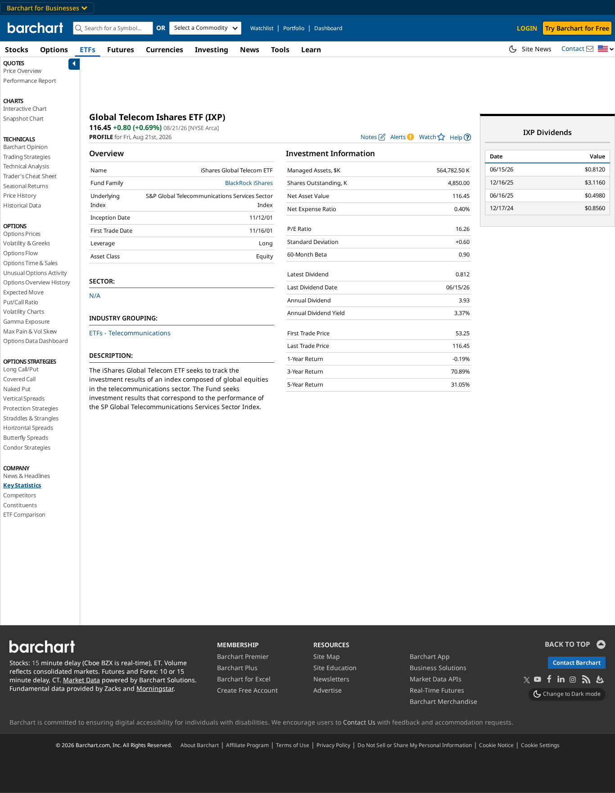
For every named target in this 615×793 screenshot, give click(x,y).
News (249, 49)
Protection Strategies (30, 408)
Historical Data (22, 205)
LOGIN (527, 28)
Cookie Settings (540, 744)
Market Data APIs (435, 679)
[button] (606, 49)
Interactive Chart (25, 108)
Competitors (19, 495)
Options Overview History (36, 282)
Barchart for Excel (244, 679)
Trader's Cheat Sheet (30, 176)
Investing (211, 49)
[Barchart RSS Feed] (585, 679)
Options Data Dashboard (35, 341)
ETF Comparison (24, 514)
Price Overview (22, 71)
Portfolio (293, 28)
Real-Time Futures (437, 690)
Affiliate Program (247, 744)
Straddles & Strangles (31, 418)
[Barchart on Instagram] (573, 679)
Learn (311, 49)
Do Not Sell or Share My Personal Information (414, 744)
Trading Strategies (26, 157)
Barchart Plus (237, 667)
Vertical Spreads (24, 398)
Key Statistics (22, 485)
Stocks (16, 49)
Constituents (20, 505)
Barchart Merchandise (443, 701)
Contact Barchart (577, 662)
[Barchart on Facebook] (549, 679)
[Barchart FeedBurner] (599, 679)
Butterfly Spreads (25, 437)
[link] (460, 137)
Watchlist (261, 28)
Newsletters (331, 679)
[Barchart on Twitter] (527, 680)
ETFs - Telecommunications (130, 333)
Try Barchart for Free (577, 28)
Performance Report (29, 81)
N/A (94, 295)
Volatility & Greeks (26, 243)
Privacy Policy (333, 744)
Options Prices (22, 234)
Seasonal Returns (25, 186)
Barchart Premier (243, 656)
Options (54, 49)
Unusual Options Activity (35, 273)
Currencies (164, 49)
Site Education (335, 667)
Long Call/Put (20, 369)
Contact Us (359, 722)
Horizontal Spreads (28, 428)
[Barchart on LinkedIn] (561, 679)
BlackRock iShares (249, 183)
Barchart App (430, 656)
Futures (120, 49)
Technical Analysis (26, 166)
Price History (19, 195)
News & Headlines (26, 476)
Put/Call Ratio (20, 302)
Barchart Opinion (25, 147)
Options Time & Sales (30, 263)
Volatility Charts (23, 311)
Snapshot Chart (23, 118)
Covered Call (19, 379)
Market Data (81, 680)
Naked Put (17, 389)
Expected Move (23, 292)
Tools (280, 49)
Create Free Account (247, 690)
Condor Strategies (26, 447)
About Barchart (200, 744)
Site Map (326, 656)
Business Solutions (438, 667)
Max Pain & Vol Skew (30, 331)
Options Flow (20, 253)
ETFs (87, 49)
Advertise (327, 690)
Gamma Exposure (26, 321)
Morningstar (154, 688)
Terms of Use (292, 744)
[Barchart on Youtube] (538, 679)
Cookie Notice (496, 744)
